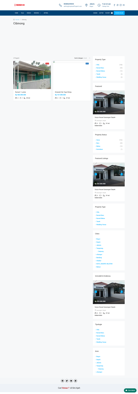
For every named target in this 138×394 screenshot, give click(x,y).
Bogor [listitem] (98, 239)
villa (22, 13)
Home (16, 13)
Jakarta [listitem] (98, 245)
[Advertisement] (69, 42)
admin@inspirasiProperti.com (73, 6)
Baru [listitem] (97, 143)
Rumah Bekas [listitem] (100, 71)
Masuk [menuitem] (95, 13)
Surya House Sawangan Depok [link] (105, 117)
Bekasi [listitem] (98, 267)
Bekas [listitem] (98, 146)
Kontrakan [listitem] (99, 149)
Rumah (29, 13)
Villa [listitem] (97, 65)
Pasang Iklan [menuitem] (119, 13)
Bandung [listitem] (99, 257)
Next (122, 102)
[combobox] (86, 58)
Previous (96, 102)
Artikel (46, 13)
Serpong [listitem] (101, 251)
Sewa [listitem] (98, 140)
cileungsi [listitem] (99, 254)
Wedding (36, 13)
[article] (109, 109)
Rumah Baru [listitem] (100, 68)
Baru (87, 63)
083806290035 (69, 4)
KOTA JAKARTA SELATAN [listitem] (104, 264)
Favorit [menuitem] (108, 13)
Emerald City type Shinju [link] (63, 92)
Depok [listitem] (98, 242)
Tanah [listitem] (98, 74)
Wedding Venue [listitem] (101, 77)
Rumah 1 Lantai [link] (20, 92)
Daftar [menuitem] (101, 13)
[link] (32, 75)
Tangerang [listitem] (99, 248)
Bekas (47, 63)
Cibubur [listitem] (98, 261)
